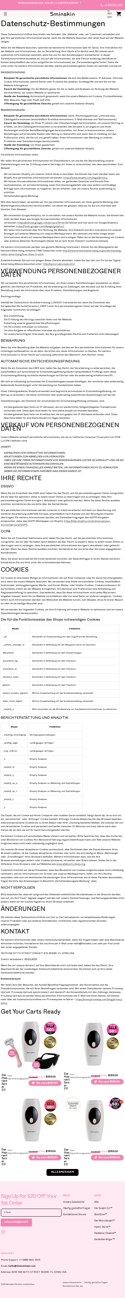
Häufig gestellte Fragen (76, 1208)
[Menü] (5, 14)
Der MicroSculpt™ (104, 1221)
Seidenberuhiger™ (104, 1239)
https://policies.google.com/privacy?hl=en (41, 223)
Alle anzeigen (62, 1172)
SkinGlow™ (100, 1214)
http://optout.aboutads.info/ (59, 264)
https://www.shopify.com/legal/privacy (85, 178)
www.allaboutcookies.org (70, 864)
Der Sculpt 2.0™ (103, 1208)
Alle (96, 1202)
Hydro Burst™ (102, 1227)
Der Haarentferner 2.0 (4, 1083)
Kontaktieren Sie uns (74, 1214)
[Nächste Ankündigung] (98, 5)
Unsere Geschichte (73, 1202)
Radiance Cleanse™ (105, 1233)
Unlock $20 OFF (16, 1222)
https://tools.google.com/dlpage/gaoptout (40, 226)
